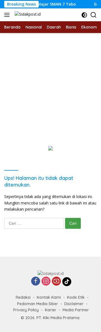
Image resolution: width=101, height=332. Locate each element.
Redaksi (23, 297)
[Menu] (8, 15)
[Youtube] (56, 281)
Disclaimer (74, 303)
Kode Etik (76, 297)
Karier (50, 309)
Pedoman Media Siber (37, 303)
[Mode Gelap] (84, 15)
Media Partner (76, 309)
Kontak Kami (49, 297)
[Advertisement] (50, 86)
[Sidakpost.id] (27, 15)
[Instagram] (46, 281)
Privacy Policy (26, 309)
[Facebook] (35, 281)
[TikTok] (66, 281)
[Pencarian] (93, 15)
